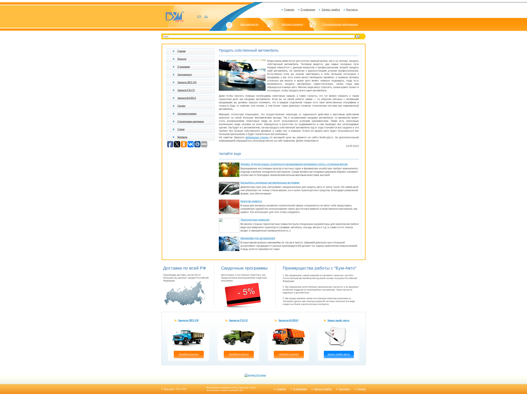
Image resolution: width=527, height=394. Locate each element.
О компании (308, 9)
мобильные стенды (257, 137)
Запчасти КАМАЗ (186, 97)
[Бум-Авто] (175, 16)
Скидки (181, 105)
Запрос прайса (331, 9)
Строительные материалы (340, 24)
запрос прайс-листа (339, 354)
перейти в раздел (188, 354)
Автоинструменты (186, 113)
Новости (181, 58)
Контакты (352, 9)
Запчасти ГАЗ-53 (186, 90)
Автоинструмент (292, 24)
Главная (289, 9)
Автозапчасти (249, 24)
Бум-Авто (169, 389)
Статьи (180, 129)
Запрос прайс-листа (338, 320)
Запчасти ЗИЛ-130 (186, 82)
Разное (361, 389)
